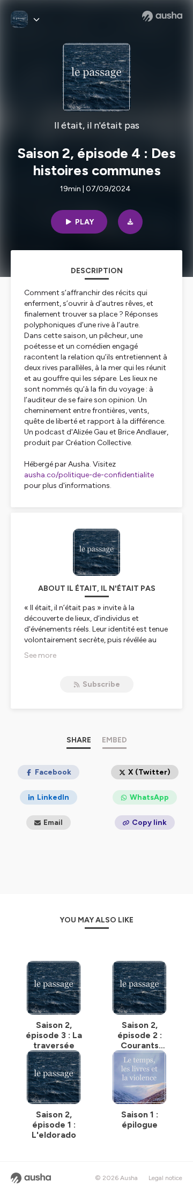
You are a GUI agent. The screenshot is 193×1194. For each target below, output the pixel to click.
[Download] (130, 221)
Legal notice (165, 1178)
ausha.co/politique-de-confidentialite (89, 474)
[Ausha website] (162, 16)
